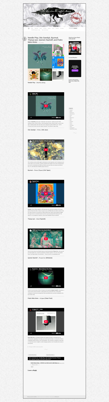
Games (71, 115)
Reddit (41, 28)
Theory (71, 126)
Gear (70, 116)
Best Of (71, 111)
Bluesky (49, 28)
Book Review (72, 112)
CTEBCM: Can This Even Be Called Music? (54, 15)
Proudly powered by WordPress (32, 396)
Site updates (72, 125)
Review (71, 122)
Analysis (71, 110)
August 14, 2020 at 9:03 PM (60, 363)
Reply (32, 366)
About (53, 28)
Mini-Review (72, 117)
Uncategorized (72, 127)
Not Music (62, 28)
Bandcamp (36, 28)
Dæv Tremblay (41, 42)
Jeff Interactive (57, 396)
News (70, 120)
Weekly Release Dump (32, 354)
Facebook (44, 28)
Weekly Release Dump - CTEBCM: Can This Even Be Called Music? (44, 362)
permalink (75, 28)
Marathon (57, 28)
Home (32, 28)
